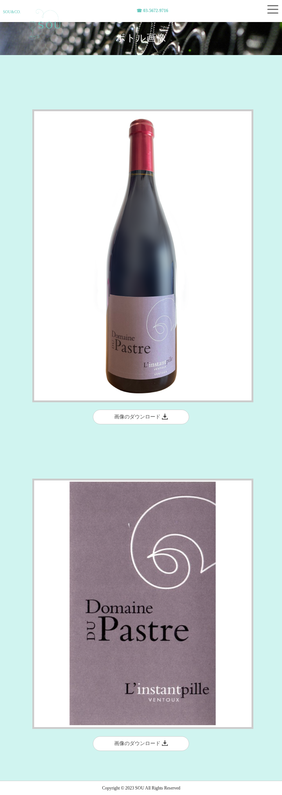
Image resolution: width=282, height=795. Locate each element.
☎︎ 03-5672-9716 (152, 10)
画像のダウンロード (138, 417)
